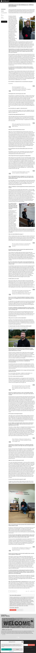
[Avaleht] (5, 1)
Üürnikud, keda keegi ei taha (7, 629)
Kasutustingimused (11, 651)
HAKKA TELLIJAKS (4, 21)
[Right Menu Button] (34, 1)
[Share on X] (34, 591)
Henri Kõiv (2, 15)
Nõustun (6, 649)
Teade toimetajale (12, 591)
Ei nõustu (17, 649)
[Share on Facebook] (32, 591)
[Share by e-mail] (31, 591)
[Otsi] (33, 1)
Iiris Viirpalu (3, 634)
